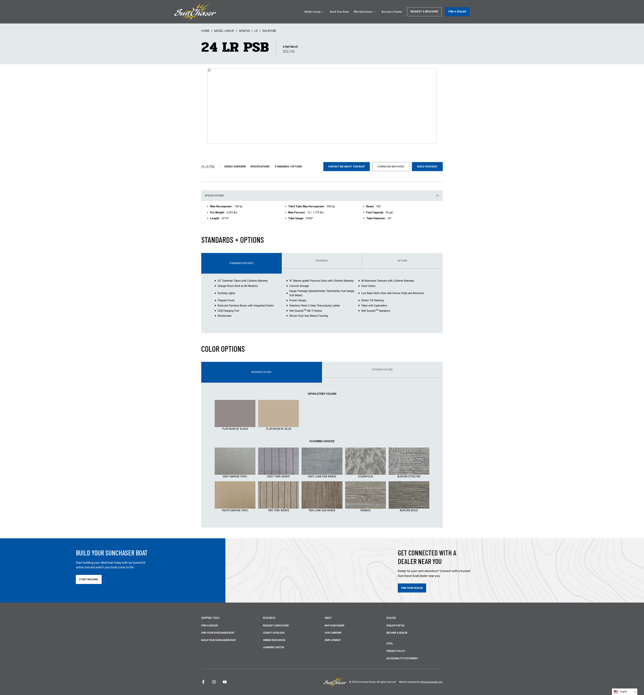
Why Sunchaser (334, 625)
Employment (333, 640)
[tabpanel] (322, 301)
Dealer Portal (395, 625)
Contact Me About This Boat (346, 166)
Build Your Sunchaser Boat (218, 640)
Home (205, 31)
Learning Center (273, 647)
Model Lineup (224, 31)
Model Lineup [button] (313, 11)
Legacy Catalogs (274, 632)
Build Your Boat (339, 13)
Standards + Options (288, 166)
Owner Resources (274, 640)
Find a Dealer (209, 625)
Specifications (260, 166)
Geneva (244, 31)
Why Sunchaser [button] (363, 11)
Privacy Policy (395, 651)
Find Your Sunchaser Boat (218, 632)
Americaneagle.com (432, 682)
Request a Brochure (276, 625)
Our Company (333, 632)
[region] (322, 212)
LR (256, 31)
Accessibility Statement (402, 658)
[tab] (241, 263)
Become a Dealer (392, 13)
